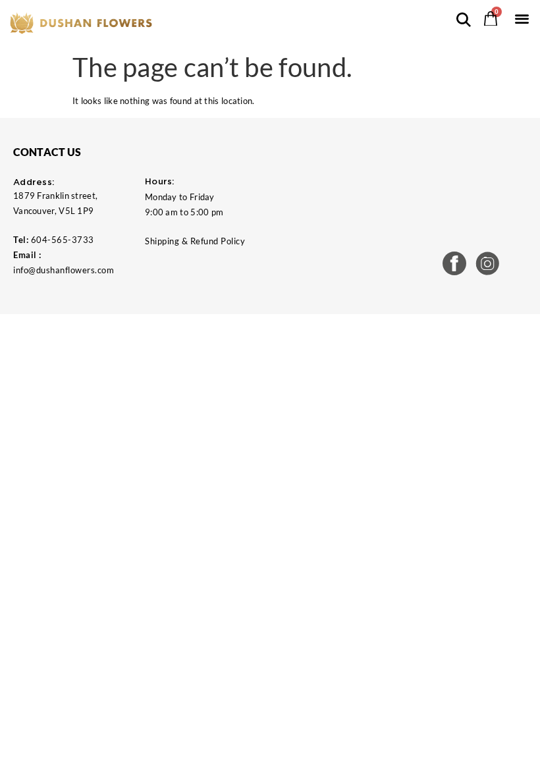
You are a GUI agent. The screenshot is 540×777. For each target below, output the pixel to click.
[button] (521, 18)
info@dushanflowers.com (63, 270)
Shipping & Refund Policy (195, 241)
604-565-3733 (62, 239)
